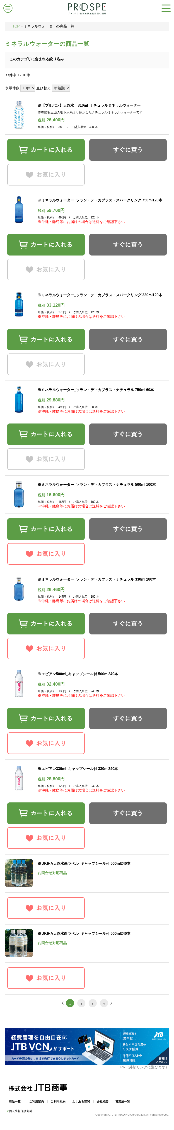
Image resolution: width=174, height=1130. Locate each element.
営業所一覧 (122, 1101)
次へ (110, 1003)
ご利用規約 (58, 1101)
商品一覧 (15, 1101)
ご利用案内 (36, 1101)
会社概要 (103, 1101)
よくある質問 (81, 1101)
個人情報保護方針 (20, 1111)
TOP (16, 26)
